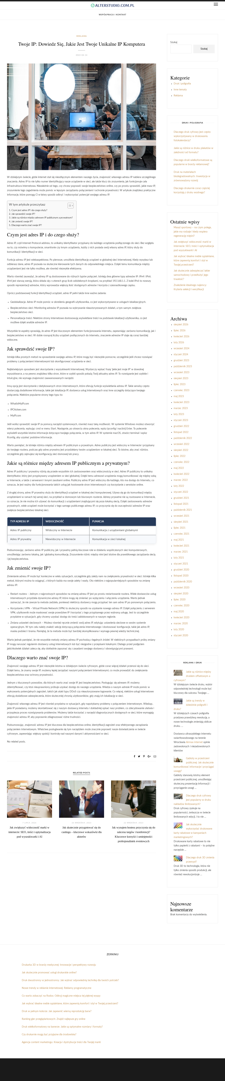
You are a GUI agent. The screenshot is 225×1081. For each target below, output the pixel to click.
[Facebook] (134, 756)
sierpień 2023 (181, 378)
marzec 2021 (181, 552)
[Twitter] (139, 756)
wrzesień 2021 (181, 516)
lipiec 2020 (179, 599)
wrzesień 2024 (181, 348)
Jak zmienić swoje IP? (22, 222)
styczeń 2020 (181, 635)
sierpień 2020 (181, 593)
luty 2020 (179, 629)
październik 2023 (183, 366)
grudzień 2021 (181, 498)
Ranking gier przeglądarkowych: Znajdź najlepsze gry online (53, 1019)
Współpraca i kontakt (112, 15)
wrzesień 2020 (181, 587)
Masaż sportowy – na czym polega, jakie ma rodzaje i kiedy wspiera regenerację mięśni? (192, 231)
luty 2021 (179, 558)
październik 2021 (183, 510)
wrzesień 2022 (181, 444)
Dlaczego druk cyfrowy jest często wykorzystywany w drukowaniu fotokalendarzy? (192, 136)
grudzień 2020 (181, 570)
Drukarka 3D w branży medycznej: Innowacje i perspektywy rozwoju (59, 965)
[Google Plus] (149, 756)
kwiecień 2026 (181, 336)
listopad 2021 (181, 504)
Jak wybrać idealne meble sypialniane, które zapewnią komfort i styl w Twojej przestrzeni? (194, 260)
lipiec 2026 (179, 330)
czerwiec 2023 (181, 390)
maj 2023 (179, 396)
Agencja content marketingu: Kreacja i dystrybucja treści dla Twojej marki (61, 1042)
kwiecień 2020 (181, 617)
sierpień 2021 (181, 522)
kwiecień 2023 (181, 402)
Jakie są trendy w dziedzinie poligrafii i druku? (190, 705)
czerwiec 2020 (181, 605)
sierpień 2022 (181, 450)
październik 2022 (183, 438)
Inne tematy (180, 89)
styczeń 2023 (181, 420)
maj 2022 (179, 468)
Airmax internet (194, 742)
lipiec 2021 (179, 528)
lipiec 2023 (179, 384)
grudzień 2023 (181, 360)
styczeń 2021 (181, 564)
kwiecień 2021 (181, 546)
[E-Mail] (155, 756)
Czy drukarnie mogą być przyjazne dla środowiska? (49, 1034)
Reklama (81, 36)
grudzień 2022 (181, 426)
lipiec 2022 (179, 456)
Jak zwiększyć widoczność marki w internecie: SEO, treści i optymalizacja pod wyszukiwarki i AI (29, 832)
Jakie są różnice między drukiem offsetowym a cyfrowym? (192, 676)
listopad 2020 (181, 576)
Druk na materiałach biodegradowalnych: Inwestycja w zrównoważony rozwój (192, 176)
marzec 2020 (181, 623)
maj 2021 (179, 540)
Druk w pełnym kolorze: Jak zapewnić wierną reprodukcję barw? (56, 1011)
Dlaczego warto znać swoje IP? (26, 225)
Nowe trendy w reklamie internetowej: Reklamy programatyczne (56, 988)
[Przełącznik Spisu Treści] (69, 206)
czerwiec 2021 (181, 534)
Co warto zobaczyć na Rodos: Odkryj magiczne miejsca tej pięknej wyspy (61, 996)
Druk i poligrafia (182, 83)
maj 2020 (179, 611)
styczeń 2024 (181, 354)
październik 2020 (183, 582)
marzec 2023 (181, 408)
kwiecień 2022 (181, 474)
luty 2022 (179, 486)
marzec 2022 (181, 480)
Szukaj (173, 42)
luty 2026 (179, 342)
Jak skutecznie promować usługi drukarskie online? (49, 972)
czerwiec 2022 (181, 462)
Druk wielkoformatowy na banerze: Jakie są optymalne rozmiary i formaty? (62, 1027)
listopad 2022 (181, 432)
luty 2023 (179, 414)
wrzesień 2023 (181, 372)
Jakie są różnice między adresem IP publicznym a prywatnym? (42, 218)
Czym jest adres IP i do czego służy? (29, 210)
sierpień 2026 (181, 324)
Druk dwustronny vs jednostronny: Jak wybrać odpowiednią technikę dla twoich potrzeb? (70, 980)
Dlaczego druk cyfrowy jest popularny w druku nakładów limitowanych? (192, 800)
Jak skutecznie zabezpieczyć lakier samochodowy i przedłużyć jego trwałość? (192, 275)
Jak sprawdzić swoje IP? (23, 214)
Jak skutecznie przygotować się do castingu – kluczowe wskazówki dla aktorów (82, 832)
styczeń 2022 (181, 492)
